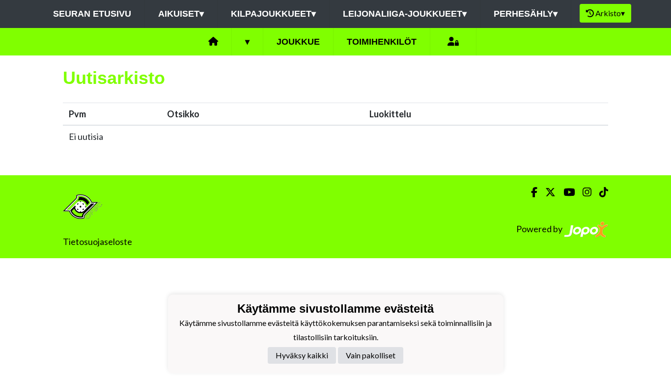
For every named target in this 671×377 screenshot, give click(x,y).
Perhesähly (526, 14)
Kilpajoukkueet (273, 14)
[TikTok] (599, 192)
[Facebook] (530, 192)
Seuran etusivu (92, 14)
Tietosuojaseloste (97, 241)
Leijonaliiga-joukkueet (405, 14)
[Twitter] (546, 192)
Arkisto (610, 13)
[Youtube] (565, 192)
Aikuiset (181, 14)
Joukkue (298, 42)
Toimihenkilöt (382, 42)
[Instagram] (583, 192)
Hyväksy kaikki (302, 355)
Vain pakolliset (370, 355)
